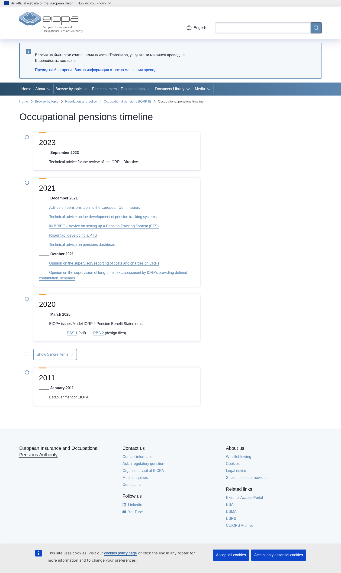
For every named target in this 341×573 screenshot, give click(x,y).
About (40, 89)
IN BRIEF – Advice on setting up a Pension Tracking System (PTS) (104, 226)
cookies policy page (120, 553)
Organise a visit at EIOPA (143, 471)
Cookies (233, 464)
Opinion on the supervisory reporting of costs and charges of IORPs (104, 263)
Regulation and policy (81, 101)
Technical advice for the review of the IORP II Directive (93, 162)
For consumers (104, 89)
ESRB (231, 518)
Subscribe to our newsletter (248, 478)
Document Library (169, 89)
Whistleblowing (238, 457)
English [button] (200, 28)
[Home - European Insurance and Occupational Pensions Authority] (51, 22)
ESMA (231, 511)
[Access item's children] (49, 89)
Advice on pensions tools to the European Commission (94, 207)
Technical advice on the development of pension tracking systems (103, 217)
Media (200, 89)
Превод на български (53, 70)
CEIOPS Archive (239, 525)
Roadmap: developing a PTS (73, 235)
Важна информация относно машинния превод (115, 70)
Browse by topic (68, 89)
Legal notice (236, 471)
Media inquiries (135, 478)
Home (26, 89)
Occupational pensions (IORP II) (127, 101)
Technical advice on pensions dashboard (82, 245)
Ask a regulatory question (143, 464)
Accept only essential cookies (278, 555)
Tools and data (133, 89)
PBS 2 (98, 333)
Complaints (131, 485)
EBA (230, 505)
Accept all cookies (231, 555)
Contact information (138, 457)
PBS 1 (72, 333)
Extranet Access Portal (244, 498)
